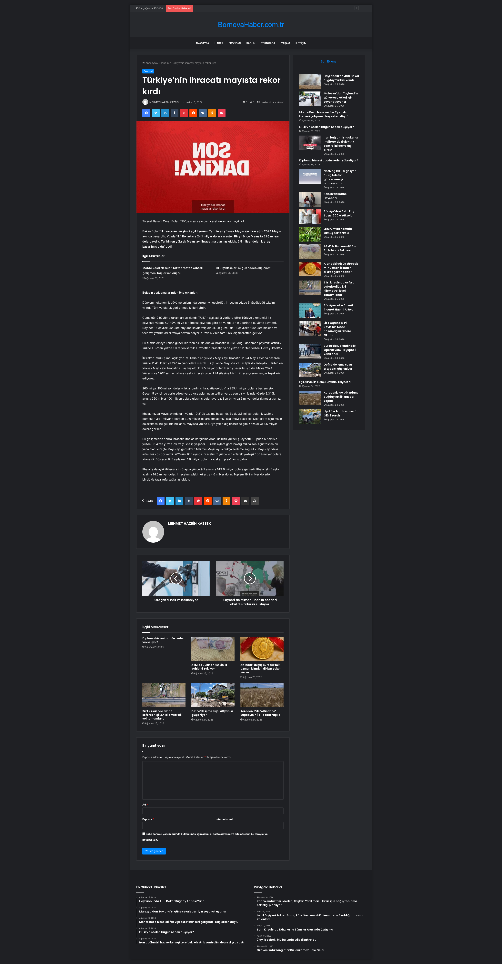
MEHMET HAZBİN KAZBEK (164, 102)
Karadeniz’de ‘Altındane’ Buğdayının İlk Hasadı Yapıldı (260, 713)
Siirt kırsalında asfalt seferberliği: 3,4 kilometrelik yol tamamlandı (162, 715)
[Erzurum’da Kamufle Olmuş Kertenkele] (310, 234)
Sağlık (251, 43)
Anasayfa (202, 43)
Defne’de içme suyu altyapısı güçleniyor (212, 713)
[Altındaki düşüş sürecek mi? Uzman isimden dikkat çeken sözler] (262, 649)
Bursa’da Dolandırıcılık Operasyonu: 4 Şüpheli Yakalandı (340, 350)
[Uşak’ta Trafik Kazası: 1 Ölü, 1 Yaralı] (310, 416)
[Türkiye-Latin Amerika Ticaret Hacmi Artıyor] (310, 310)
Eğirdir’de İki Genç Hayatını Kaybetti (325, 382)
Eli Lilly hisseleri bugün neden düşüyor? (243, 268)
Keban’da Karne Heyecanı (335, 196)
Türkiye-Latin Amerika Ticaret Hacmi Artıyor (340, 307)
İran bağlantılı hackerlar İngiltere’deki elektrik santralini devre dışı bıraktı (341, 144)
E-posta (148, 819)
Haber (219, 43)
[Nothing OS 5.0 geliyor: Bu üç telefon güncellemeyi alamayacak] (310, 176)
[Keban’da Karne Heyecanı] (310, 199)
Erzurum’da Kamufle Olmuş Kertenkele (338, 231)
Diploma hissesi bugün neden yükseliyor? (163, 640)
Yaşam (285, 43)
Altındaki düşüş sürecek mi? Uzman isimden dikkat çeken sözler (260, 668)
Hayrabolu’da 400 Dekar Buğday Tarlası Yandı (341, 78)
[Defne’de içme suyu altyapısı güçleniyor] (213, 695)
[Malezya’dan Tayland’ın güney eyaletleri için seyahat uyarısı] (310, 98)
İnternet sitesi (224, 819)
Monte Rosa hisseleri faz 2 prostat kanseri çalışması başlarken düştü (237, 8)
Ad (145, 804)
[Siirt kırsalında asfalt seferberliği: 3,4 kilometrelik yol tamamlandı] (164, 695)
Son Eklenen (329, 61)
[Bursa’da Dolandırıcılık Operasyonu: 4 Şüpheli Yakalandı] (310, 351)
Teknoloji (268, 43)
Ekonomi (235, 43)
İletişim (301, 43)
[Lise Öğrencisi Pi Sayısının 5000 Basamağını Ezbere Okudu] (310, 328)
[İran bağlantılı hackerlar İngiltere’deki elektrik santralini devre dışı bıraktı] (310, 143)
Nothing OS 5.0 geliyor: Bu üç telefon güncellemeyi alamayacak (340, 177)
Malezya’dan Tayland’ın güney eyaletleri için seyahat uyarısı (341, 97)
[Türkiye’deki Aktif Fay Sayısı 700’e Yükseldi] (310, 216)
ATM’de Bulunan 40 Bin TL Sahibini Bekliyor (209, 667)
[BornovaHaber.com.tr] (251, 24)
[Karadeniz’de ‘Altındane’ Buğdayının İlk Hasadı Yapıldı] (262, 695)
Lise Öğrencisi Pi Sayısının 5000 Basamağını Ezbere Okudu (337, 329)
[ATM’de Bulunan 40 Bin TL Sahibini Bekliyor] (213, 649)
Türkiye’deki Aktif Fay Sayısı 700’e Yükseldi (339, 213)
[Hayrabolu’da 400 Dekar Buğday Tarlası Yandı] (310, 81)
